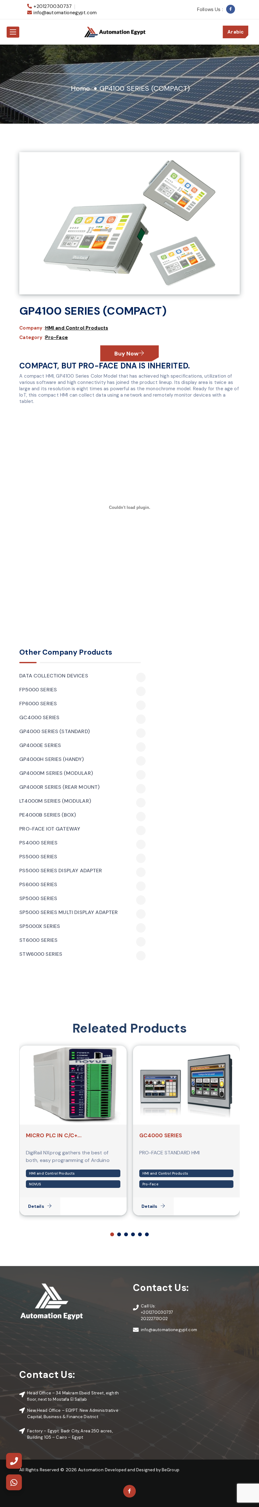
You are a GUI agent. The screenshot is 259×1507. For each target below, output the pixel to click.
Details (36, 1206)
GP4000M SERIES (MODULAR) (56, 773)
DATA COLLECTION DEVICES (53, 676)
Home (80, 88)
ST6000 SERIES (38, 940)
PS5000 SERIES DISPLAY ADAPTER (60, 871)
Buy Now (126, 353)
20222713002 (154, 1318)
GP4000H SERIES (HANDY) (51, 759)
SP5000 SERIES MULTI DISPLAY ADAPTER (68, 912)
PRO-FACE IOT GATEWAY (49, 829)
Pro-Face (56, 337)
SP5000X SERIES (39, 926)
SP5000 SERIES (38, 898)
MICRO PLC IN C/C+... (53, 1135)
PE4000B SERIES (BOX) (47, 815)
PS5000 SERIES (38, 857)
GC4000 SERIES (39, 717)
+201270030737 (52, 6)
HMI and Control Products (76, 328)
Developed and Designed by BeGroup (142, 1470)
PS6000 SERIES (38, 884)
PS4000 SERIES (38, 843)
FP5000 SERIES (38, 690)
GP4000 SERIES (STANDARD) (54, 731)
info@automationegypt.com (65, 12)
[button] (112, 1234)
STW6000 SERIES (40, 954)
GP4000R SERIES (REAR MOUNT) (59, 787)
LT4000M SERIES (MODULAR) (55, 801)
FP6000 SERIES (38, 704)
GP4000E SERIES (40, 745)
